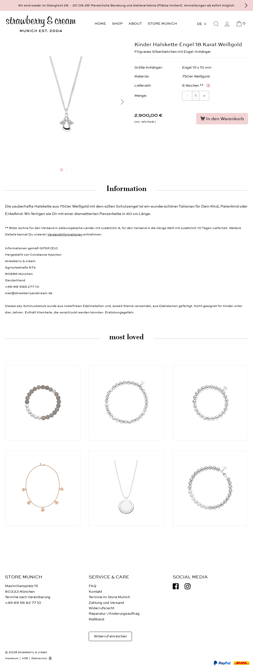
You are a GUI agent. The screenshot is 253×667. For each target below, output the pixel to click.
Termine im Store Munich (109, 597)
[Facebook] (176, 586)
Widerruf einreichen (110, 636)
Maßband (96, 619)
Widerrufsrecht (101, 608)
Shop (117, 23)
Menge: (140, 96)
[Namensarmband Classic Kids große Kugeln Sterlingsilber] (210, 402)
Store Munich (162, 23)
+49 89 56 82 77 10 (23, 603)
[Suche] (216, 24)
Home (100, 23)
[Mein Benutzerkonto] (227, 23)
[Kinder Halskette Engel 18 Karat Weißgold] (66, 162)
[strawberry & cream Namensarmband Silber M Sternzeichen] (126, 402)
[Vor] (246, 5)
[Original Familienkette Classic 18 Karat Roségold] (42, 488)
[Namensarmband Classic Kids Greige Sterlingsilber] (42, 402)
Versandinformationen (65, 234)
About (135, 23)
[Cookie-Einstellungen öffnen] (52, 658)
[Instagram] (187, 586)
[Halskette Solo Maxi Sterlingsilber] (126, 488)
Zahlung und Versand (106, 603)
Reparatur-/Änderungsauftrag (114, 613)
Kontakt (95, 592)
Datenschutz (39, 658)
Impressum (12, 658)
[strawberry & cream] (41, 24)
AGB (25, 658)
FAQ (92, 586)
